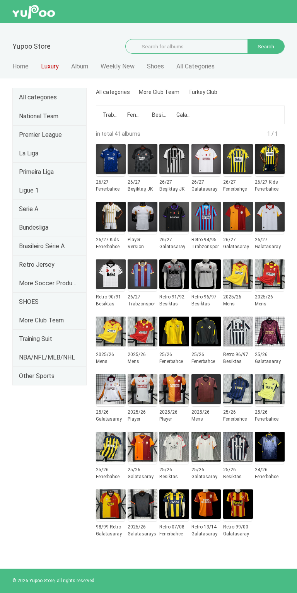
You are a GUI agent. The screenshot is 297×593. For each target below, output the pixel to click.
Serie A (28, 209)
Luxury (50, 66)
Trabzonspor (110, 115)
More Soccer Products (48, 283)
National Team (38, 116)
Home (20, 66)
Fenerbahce (135, 115)
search (266, 46)
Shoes (155, 66)
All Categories (195, 66)
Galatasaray (184, 115)
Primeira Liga (36, 172)
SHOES (29, 301)
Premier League (40, 134)
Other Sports (37, 376)
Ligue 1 (29, 190)
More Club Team (41, 320)
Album (79, 66)
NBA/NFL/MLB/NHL (47, 357)
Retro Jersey (37, 264)
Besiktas (159, 115)
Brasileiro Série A (42, 246)
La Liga (28, 153)
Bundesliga (33, 227)
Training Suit (35, 339)
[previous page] (263, 134)
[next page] (282, 134)
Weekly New (118, 66)
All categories (38, 97)
